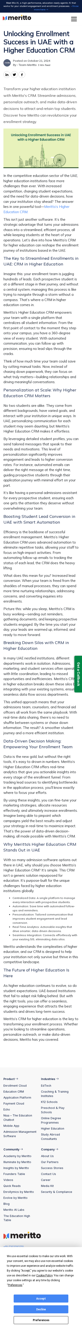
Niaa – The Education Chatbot (17, 1118)
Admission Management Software (19, 1134)
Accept (41, 1298)
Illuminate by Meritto (17, 1162)
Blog (6, 1203)
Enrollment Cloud (15, 1085)
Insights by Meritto (16, 1168)
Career (46, 1180)
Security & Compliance (56, 1192)
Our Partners (50, 1162)
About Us (47, 1156)
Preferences (41, 1320)
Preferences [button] (15, 1285)
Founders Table (14, 1174)
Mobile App (11, 1125)
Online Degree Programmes (51, 1120)
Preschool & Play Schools (52, 1110)
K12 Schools (49, 1102)
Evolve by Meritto (15, 1198)
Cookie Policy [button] (44, 1275)
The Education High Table (16, 1218)
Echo (6, 1109)
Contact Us (48, 1174)
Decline (41, 1309)
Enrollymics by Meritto (18, 1192)
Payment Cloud (13, 1103)
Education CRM (13, 1091)
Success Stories (52, 1168)
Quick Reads (12, 1186)
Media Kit (47, 1186)
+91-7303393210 (13, 1246)
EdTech (46, 1085)
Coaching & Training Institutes (55, 1094)
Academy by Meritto (17, 1156)
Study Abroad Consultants (50, 1137)
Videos (8, 1180)
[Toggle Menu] (74, 19)
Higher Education (52, 1128)
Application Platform (17, 1097)
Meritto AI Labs (13, 1209)
